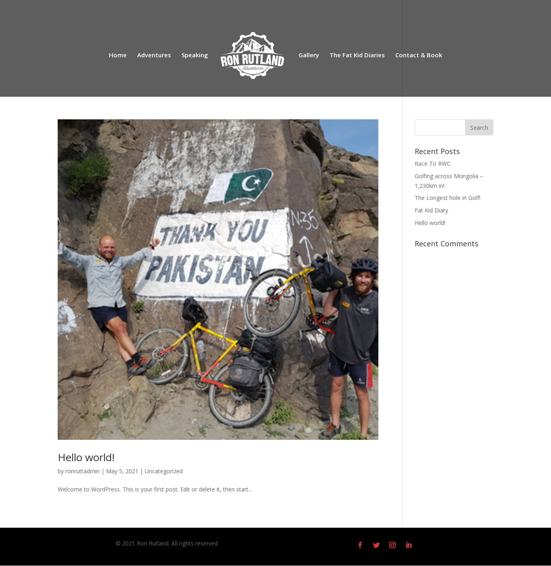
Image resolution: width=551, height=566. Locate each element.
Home (118, 55)
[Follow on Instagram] (392, 545)
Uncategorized (164, 471)
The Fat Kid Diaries (357, 55)
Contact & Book (418, 55)
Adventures (154, 55)
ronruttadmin (82, 471)
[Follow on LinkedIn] (408, 545)
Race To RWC (433, 163)
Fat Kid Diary (431, 210)
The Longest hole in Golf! (447, 198)
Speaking (195, 55)
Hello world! (86, 457)
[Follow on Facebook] (360, 545)
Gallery (308, 55)
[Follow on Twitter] (376, 545)
